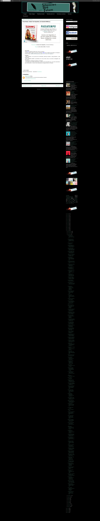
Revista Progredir (68, 203)
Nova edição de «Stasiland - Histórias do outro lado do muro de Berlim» (74, 144)
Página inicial (43, 85)
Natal (76, 200)
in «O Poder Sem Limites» (70, 408)
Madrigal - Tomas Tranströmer (74, 106)
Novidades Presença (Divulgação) (73, 92)
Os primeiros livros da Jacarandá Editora (71, 467)
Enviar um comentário (27, 80)
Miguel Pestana (27, 76)
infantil (68, 198)
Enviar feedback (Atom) (44, 89)
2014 (68, 230)
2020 (68, 222)
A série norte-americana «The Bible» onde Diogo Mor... (71, 352)
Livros (67, 195)
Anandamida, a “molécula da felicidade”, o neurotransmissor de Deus (74, 160)
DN (75, 201)
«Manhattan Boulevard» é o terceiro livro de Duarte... (71, 427)
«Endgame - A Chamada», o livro (71, 376)
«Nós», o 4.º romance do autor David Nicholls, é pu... (71, 255)
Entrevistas (74, 202)
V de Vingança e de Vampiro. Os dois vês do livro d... (71, 398)
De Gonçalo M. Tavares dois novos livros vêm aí (71, 236)
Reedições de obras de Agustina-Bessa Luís (71, 262)
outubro (69, 234)
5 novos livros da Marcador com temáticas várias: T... (71, 240)
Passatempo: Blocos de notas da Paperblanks (71, 326)
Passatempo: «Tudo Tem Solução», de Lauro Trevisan (71, 313)
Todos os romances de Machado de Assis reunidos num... (71, 387)
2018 (68, 224)
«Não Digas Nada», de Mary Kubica (71, 461)
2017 (68, 226)
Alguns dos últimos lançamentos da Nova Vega (71, 329)
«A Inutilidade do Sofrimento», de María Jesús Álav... (71, 275)
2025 (68, 215)
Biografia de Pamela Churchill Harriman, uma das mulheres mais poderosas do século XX (74, 134)
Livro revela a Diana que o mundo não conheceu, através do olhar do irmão (74, 124)
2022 (68, 219)
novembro (70, 232)
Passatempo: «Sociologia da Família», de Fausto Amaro (70, 478)
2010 (68, 512)
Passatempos (39, 71)
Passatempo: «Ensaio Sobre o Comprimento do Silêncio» (71, 348)
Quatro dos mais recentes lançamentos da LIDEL (71, 471)
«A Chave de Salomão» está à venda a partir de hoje (71, 296)
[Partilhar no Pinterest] (28, 70)
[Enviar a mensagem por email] (23, 70)
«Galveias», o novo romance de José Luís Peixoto (71, 448)
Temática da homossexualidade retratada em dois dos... (71, 344)
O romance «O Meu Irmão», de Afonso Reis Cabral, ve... (71, 341)
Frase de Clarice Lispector (70, 243)
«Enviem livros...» (70, 303)
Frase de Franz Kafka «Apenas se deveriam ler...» (71, 265)
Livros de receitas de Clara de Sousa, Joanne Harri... (71, 310)
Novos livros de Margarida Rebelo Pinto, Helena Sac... (71, 249)
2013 (68, 508)
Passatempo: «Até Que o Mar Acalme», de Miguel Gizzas (71, 458)
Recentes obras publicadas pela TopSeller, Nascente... (71, 464)
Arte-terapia (70, 201)
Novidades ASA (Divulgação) (73, 84)
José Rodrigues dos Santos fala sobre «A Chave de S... (71, 252)
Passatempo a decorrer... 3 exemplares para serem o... (71, 431)
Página (36, 46)
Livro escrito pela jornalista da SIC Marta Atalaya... (71, 323)
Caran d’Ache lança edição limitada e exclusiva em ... (71, 435)
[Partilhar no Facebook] (27, 70)
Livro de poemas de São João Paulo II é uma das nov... (71, 319)
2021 (68, 220)
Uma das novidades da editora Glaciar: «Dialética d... (71, 383)
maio (69, 501)
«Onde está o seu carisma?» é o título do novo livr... (71, 492)
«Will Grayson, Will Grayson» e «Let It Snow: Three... (71, 454)
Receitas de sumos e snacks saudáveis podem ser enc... (71, 338)
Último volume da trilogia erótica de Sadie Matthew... (71, 401)
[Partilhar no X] (26, 70)
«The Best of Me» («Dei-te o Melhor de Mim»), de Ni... (71, 278)
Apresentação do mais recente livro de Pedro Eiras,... (71, 246)
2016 (68, 227)
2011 (68, 510)
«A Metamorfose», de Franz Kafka (74, 152)
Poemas (75, 198)
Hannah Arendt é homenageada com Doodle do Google (71, 369)
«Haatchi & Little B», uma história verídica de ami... (71, 445)
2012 (68, 509)
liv (72, 203)
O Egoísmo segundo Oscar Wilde (71, 299)
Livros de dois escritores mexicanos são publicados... (71, 358)
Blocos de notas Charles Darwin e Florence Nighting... (71, 316)
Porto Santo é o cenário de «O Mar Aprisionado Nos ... (71, 283)
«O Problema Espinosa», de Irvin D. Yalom (71, 365)
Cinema (76, 199)
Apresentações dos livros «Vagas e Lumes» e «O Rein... (71, 292)
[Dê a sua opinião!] (25, 70)
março (69, 503)
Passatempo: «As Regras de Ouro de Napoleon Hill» (71, 380)
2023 (68, 217)
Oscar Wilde (68, 202)
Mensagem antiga (59, 85)
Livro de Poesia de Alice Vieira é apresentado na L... (71, 423)
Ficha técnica (33, 44)
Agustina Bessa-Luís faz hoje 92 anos (71, 355)
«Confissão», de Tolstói (73, 100)
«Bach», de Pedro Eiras (71, 410)
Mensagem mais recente (27, 85)
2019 (68, 223)
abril (69, 502)
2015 (68, 228)
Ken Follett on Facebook (70, 378)
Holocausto (70, 199)
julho (69, 498)
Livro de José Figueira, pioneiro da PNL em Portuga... (71, 489)
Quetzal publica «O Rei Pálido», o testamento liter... (71, 268)
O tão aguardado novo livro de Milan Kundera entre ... (70, 417)
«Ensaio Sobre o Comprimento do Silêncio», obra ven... (71, 485)
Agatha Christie (70, 200)
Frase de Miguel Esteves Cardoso (71, 280)
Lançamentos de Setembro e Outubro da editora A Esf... (70, 362)
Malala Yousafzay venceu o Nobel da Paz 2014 (71, 420)
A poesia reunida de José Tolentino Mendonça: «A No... (71, 413)
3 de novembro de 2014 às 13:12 (30, 78)
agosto (69, 497)
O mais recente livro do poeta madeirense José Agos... (71, 271)
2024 (68, 216)
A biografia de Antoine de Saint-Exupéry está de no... (71, 405)
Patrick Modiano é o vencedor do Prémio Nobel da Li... (71, 438)
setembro (69, 495)
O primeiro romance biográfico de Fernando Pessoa (71, 474)
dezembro (70, 231)
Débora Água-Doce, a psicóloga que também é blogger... (71, 306)
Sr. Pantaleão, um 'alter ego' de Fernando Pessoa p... (71, 373)
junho (69, 499)
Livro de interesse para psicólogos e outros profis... (71, 301)
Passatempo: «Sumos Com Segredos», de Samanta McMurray (70, 288)
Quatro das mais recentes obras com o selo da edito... (71, 391)
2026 (68, 213)
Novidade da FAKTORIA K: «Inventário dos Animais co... (71, 395)
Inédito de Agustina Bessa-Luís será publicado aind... (71, 451)
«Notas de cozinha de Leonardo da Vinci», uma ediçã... (71, 481)
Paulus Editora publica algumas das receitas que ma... (71, 258)
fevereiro (69, 505)
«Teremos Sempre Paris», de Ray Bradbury (71, 332)
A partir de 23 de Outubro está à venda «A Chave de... (71, 442)
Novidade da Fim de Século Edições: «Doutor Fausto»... (71, 335)
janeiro (69, 506)
